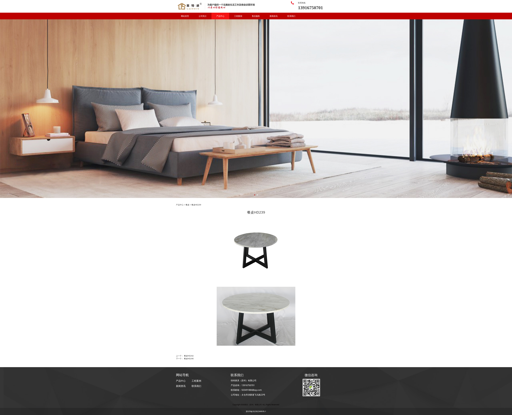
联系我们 (291, 16)
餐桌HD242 (189, 355)
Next (330, 109)
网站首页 (185, 16)
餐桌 (187, 204)
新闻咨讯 (274, 16)
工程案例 (238, 16)
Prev (181, 109)
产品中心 (220, 16)
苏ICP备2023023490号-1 (256, 411)
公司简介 (203, 16)
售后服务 (256, 16)
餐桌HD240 (189, 358)
